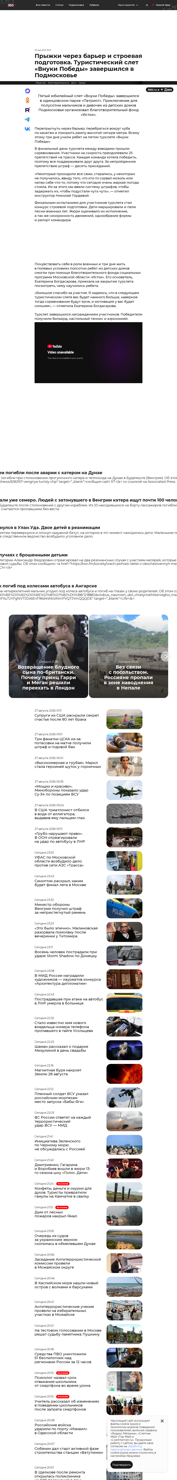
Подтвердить (121, 1464)
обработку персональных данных (126, 1448)
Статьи (59, 5)
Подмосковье (76, 5)
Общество (41, 83)
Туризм (81, 83)
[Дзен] (159, 89)
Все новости (43, 5)
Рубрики (94, 5)
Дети (73, 83)
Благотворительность (58, 83)
